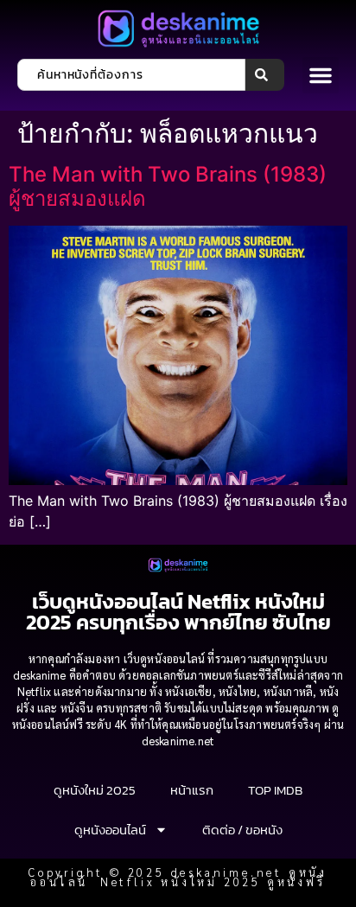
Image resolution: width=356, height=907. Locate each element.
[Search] (264, 75)
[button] (320, 75)
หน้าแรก (191, 790)
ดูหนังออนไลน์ (110, 830)
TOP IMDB (275, 790)
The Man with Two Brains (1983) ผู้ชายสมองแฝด (168, 187)
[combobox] (131, 75)
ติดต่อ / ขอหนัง (242, 830)
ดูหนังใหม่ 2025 (95, 790)
